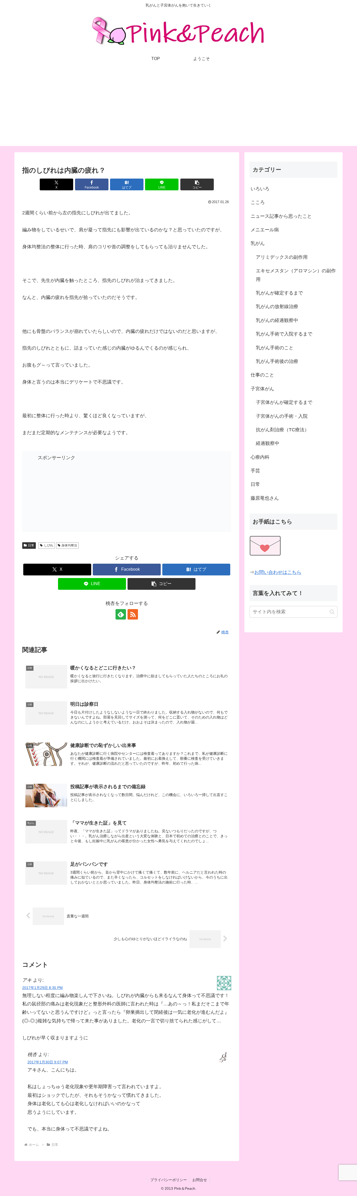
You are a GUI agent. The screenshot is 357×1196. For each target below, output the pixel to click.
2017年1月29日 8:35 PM (42, 988)
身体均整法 (69, 545)
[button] (197, 184)
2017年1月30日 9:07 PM (47, 1062)
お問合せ (199, 1180)
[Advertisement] (178, 109)
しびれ (48, 545)
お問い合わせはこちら (277, 572)
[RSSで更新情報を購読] (133, 614)
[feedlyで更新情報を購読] (121, 614)
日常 (31, 545)
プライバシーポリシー (168, 1180)
